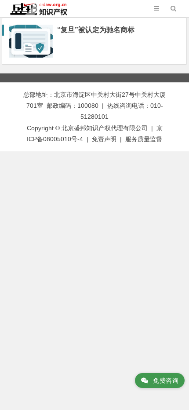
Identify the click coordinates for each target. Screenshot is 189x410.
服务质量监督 (143, 139)
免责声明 (104, 139)
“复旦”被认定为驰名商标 (95, 29)
